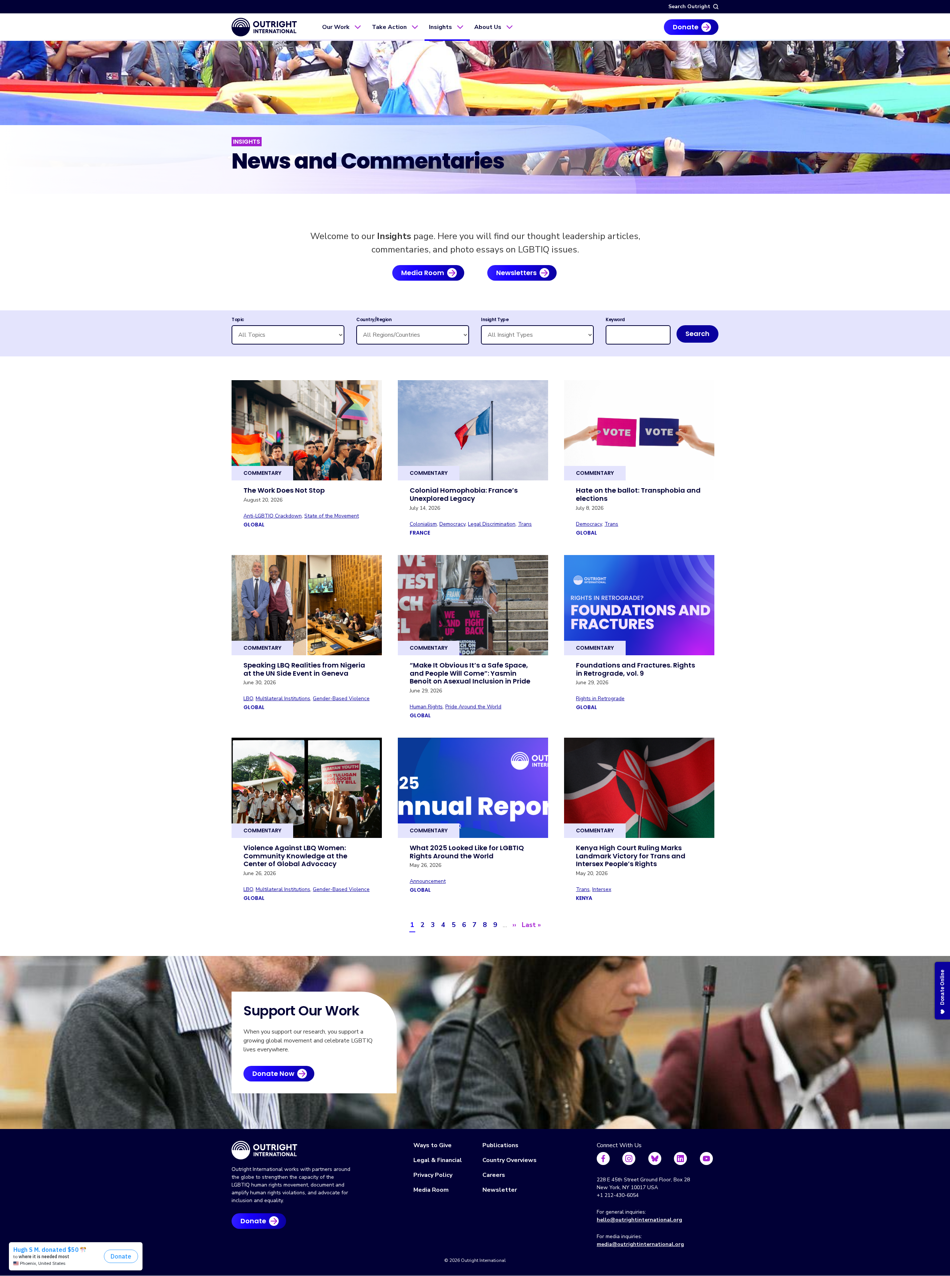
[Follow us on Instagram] (628, 1158)
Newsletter (499, 1190)
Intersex (601, 889)
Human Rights (426, 706)
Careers (493, 1175)
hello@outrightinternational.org (639, 1219)
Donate (685, 27)
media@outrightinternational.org (640, 1244)
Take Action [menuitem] (389, 27)
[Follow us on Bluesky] (654, 1158)
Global (254, 524)
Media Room (422, 272)
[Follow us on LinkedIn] (680, 1158)
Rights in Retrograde (600, 698)
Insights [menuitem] (440, 27)
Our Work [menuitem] (336, 27)
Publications (500, 1145)
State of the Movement (331, 515)
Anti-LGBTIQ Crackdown (272, 515)
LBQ (248, 698)
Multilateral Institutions (283, 698)
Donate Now (273, 1073)
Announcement (428, 881)
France (420, 532)
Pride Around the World (473, 706)
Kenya (584, 898)
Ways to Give (432, 1145)
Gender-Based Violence (341, 698)
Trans (525, 524)
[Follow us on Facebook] (603, 1158)
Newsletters (516, 272)
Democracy (452, 524)
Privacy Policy (432, 1175)
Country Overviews (509, 1160)
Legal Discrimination (491, 524)
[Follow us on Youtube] (706, 1158)
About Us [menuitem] (487, 27)
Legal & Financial (437, 1160)
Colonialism (423, 524)
